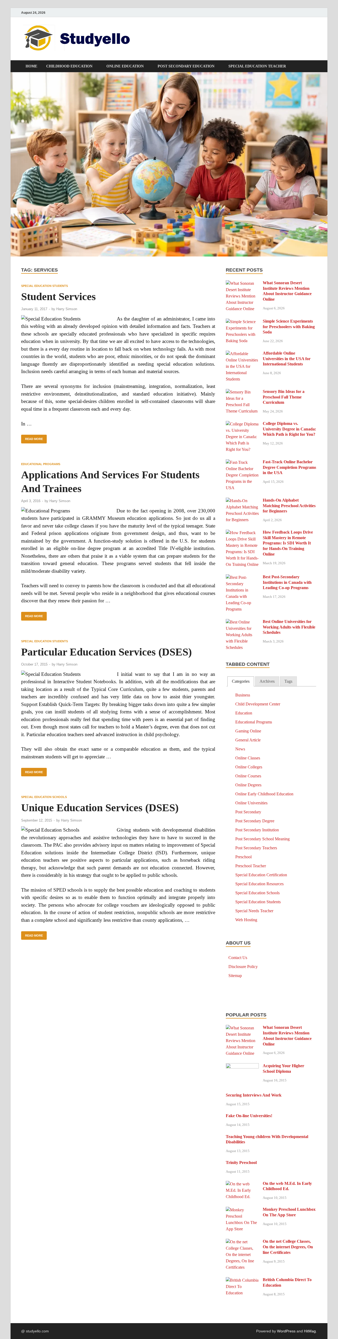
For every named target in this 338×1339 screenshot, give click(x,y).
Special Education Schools (44, 797)
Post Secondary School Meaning (262, 839)
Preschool (243, 857)
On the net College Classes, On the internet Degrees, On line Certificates (288, 1247)
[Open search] (314, 66)
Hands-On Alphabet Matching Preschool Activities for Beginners (289, 505)
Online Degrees (248, 785)
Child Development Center (257, 704)
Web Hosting (246, 920)
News (240, 749)
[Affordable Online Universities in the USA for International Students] (242, 353)
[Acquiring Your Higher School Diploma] (242, 1066)
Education (243, 713)
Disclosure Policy (243, 966)
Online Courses (248, 776)
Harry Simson (66, 309)
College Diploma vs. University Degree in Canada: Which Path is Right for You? (289, 429)
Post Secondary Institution (257, 830)
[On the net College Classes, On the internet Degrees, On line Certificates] (242, 1242)
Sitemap (235, 975)
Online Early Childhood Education (264, 794)
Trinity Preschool (241, 1162)
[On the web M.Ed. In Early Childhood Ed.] (242, 1184)
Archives (267, 681)
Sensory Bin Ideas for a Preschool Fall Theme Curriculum (283, 397)
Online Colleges (248, 767)
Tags (288, 681)
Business (242, 695)
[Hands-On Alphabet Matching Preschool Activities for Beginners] (242, 500)
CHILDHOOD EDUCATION (69, 66)
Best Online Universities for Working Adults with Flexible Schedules (289, 627)
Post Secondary (248, 812)
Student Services (58, 296)
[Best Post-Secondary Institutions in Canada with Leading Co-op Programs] (242, 577)
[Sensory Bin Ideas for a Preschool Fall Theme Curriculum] (242, 392)
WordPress (286, 1331)
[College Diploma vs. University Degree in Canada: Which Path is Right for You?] (242, 424)
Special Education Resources (259, 884)
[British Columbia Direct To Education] (242, 1280)
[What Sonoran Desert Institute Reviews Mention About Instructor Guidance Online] (242, 283)
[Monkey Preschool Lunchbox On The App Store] (242, 1210)
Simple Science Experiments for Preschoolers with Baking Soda (289, 326)
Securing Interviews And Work (253, 1095)
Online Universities (251, 803)
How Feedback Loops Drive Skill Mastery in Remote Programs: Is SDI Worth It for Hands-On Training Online (288, 543)
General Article (248, 740)
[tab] (240, 681)
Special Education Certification (261, 875)
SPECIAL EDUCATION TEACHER (257, 66)
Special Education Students (44, 285)
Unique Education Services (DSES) (100, 808)
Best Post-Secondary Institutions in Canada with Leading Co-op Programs (287, 582)
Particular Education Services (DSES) (106, 652)
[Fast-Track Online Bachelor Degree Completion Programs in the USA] (242, 462)
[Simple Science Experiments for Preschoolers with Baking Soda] (242, 321)
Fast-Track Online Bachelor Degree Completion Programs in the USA (289, 467)
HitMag (310, 1331)
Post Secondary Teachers (256, 848)
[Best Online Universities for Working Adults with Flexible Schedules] (242, 622)
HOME (31, 66)
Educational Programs (40, 464)
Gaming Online (248, 731)
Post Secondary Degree (254, 821)
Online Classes (247, 758)
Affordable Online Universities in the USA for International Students (287, 358)
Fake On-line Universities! (249, 1115)
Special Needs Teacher (254, 911)
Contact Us (237, 957)
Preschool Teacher (250, 866)
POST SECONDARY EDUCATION (186, 66)
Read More (32, 438)
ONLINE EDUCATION (125, 66)
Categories (241, 681)
